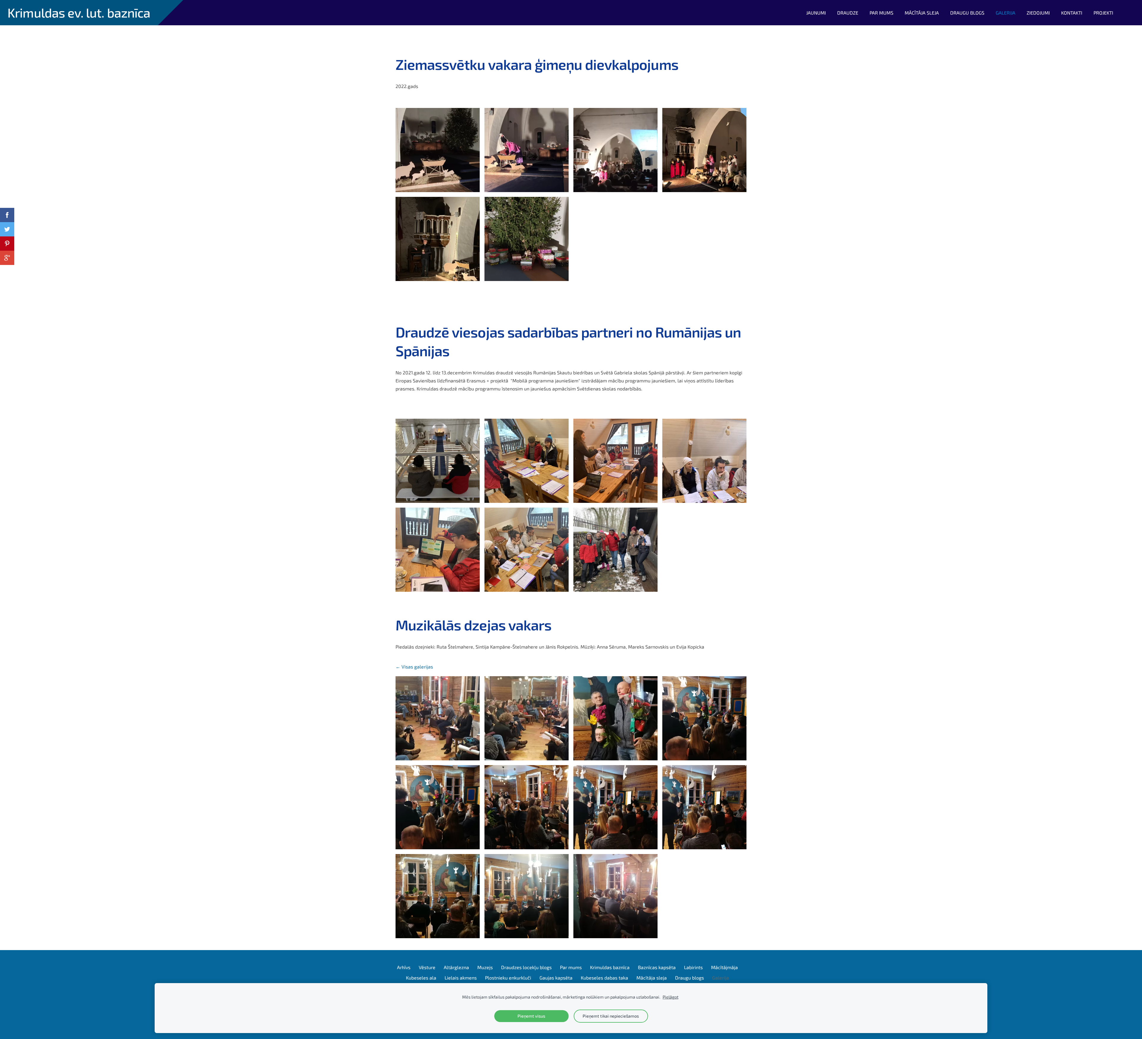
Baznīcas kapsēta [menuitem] (657, 967)
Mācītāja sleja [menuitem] (922, 12)
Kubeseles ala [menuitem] (421, 977)
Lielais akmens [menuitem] (461, 977)
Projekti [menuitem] (1103, 12)
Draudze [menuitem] (847, 12)
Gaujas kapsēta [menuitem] (555, 977)
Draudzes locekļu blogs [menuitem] (526, 967)
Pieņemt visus (531, 1015)
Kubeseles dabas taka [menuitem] (604, 977)
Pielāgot (670, 996)
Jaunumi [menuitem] (816, 12)
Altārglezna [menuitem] (456, 967)
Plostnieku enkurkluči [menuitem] (508, 977)
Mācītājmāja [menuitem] (724, 967)
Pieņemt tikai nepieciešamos (611, 1015)
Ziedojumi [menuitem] (1038, 12)
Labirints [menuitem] (693, 967)
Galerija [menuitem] (1005, 12)
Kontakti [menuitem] (1071, 12)
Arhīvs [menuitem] (403, 967)
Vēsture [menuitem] (427, 967)
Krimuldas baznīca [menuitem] (610, 967)
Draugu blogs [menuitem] (967, 12)
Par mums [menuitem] (881, 12)
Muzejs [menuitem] (485, 967)
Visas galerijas (417, 666)
